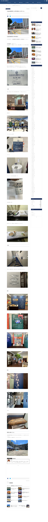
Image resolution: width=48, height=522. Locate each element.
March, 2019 (33, 152)
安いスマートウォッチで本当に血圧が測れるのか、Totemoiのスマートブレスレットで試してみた (38, 30)
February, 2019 (33, 153)
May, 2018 (33, 165)
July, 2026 (33, 68)
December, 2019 (33, 140)
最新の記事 (14, 458)
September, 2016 (33, 191)
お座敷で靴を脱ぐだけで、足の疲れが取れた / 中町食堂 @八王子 (25, 496)
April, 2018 (33, 166)
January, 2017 (33, 186)
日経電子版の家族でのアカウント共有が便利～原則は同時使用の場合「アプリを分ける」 (38, 25)
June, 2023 (33, 85)
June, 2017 (33, 179)
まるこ (8, 14)
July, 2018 (33, 162)
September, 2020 (33, 128)
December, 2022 (33, 93)
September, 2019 (33, 144)
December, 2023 (33, 80)
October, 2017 (33, 174)
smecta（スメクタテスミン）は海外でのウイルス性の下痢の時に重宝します (38, 38)
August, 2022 (33, 98)
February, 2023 (33, 90)
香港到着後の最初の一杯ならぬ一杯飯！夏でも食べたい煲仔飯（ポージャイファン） (25, 493)
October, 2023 (33, 81)
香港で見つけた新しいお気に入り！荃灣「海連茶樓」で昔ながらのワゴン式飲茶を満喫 (25, 489)
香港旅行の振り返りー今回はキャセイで (14, 496)
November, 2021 (33, 110)
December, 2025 (33, 73)
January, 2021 (33, 123)
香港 (36, 204)
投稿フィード (33, 212)
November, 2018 (33, 157)
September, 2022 (33, 97)
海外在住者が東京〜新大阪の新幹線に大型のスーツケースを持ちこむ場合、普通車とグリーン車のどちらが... (38, 34)
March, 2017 (33, 183)
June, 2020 (33, 132)
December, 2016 (33, 187)
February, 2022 (33, 106)
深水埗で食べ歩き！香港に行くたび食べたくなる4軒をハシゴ (14, 488)
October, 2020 (33, 127)
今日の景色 (36, 200)
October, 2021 (33, 111)
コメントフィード (33, 213)
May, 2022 (33, 102)
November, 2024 (33, 77)
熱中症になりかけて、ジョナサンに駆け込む (14, 500)
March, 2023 (33, 89)
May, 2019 (33, 149)
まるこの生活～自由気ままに (5, 0)
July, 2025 (33, 76)
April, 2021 (33, 119)
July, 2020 (33, 131)
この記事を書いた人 (10, 458)
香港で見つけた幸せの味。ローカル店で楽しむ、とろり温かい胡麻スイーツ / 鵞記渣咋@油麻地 (14, 493)
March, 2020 (33, 136)
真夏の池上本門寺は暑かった (25, 500)
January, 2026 (33, 72)
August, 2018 (33, 161)
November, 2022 (33, 94)
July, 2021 (33, 115)
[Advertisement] (18, 471)
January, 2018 (33, 170)
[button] (46, 0)
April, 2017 (33, 182)
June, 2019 (33, 148)
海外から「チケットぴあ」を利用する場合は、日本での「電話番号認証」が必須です (38, 41)
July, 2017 (33, 178)
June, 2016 (33, 195)
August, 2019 (33, 145)
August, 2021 (33, 114)
